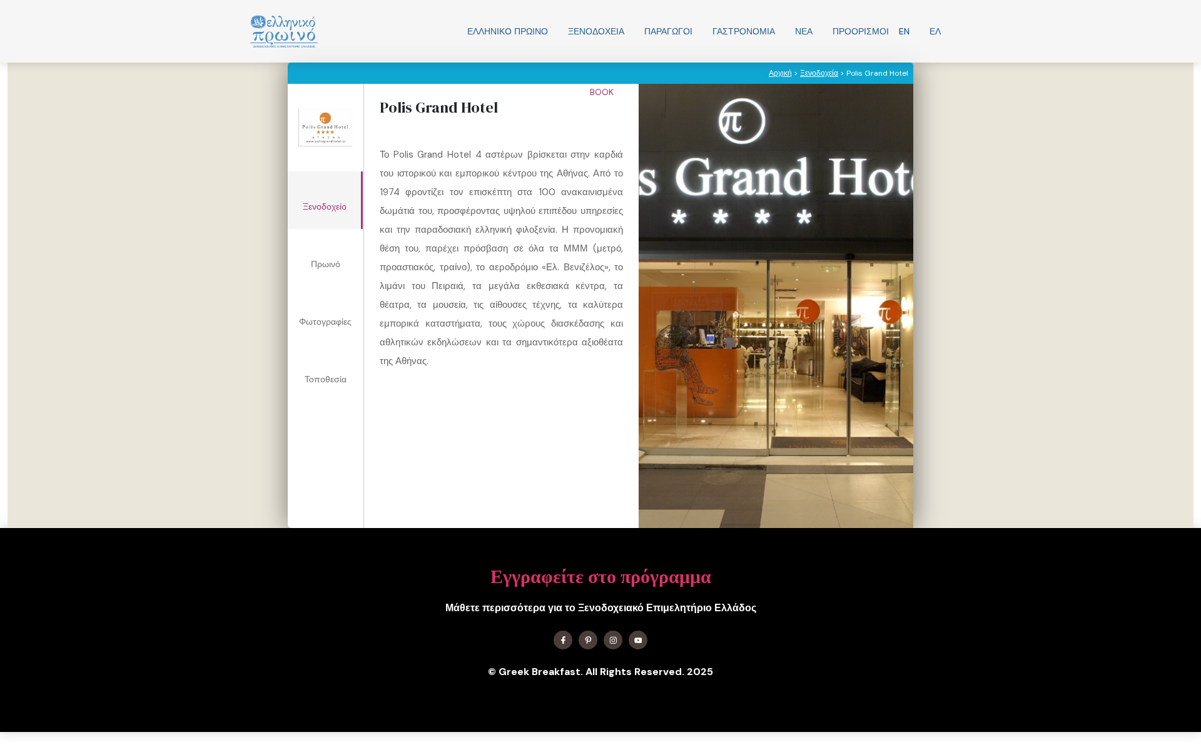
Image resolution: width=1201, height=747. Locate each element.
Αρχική (780, 73)
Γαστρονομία (743, 31)
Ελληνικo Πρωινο (507, 31)
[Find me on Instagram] (613, 640)
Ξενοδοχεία (596, 31)
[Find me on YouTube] (638, 640)
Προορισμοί (861, 31)
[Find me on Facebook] (563, 640)
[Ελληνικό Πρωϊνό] (284, 31)
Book (603, 92)
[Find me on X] (588, 640)
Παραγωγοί (668, 31)
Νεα (804, 31)
